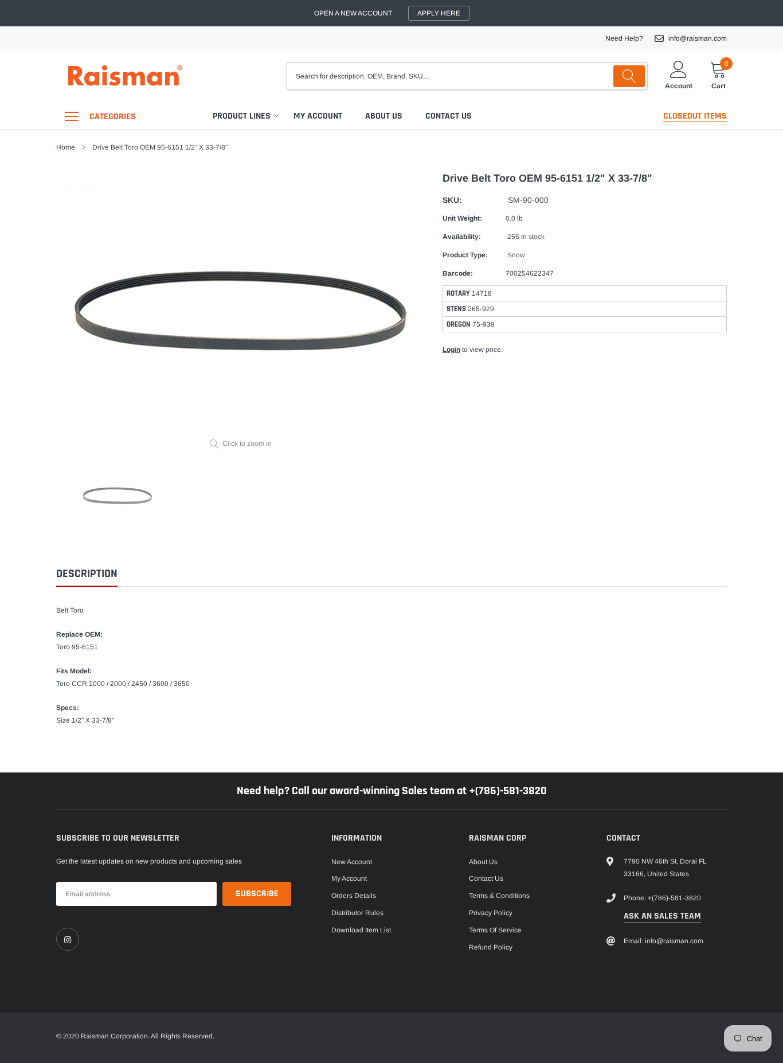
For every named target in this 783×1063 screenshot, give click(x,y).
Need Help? (624, 38)
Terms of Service (495, 930)
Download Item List (361, 930)
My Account (317, 116)
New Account (351, 862)
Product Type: (465, 255)
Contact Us (448, 116)
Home (65, 147)
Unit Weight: (462, 218)
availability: (462, 237)
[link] (67, 939)
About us (383, 116)
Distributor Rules (357, 913)
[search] (629, 76)
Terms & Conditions (499, 896)
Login (451, 350)
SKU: (452, 200)
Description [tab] (87, 574)
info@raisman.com (697, 38)
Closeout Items (695, 116)
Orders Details (353, 896)
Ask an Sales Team (662, 916)
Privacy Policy (490, 913)
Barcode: (458, 273)
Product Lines (242, 116)
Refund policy (490, 947)
